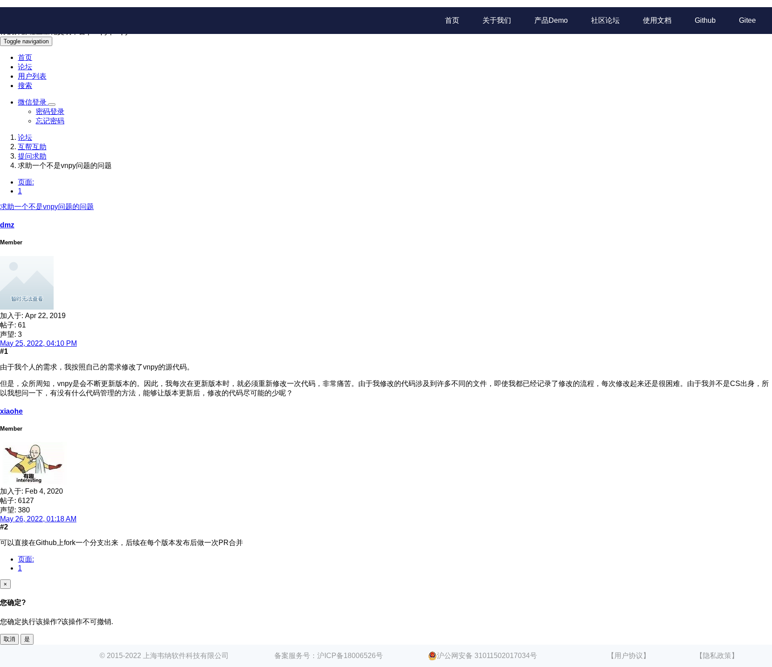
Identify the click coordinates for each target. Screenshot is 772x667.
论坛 (25, 67)
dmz (7, 225)
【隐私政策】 (717, 655)
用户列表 (32, 76)
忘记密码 (50, 121)
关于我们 (496, 20)
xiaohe (11, 411)
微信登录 (33, 102)
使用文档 (657, 20)
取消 (9, 639)
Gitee (747, 20)
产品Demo (551, 20)
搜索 (25, 85)
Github (705, 20)
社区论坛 (605, 20)
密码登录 (50, 111)
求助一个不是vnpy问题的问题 (47, 206)
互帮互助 (32, 147)
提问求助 (32, 156)
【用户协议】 (628, 655)
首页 (452, 20)
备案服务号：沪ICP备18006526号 (328, 655)
